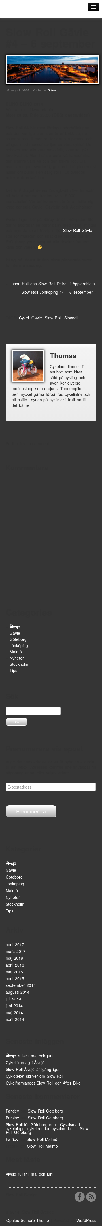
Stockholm (19, 664)
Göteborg (18, 639)
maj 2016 (14, 958)
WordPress (86, 1220)
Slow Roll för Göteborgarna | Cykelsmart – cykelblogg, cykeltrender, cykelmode (45, 1126)
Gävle (52, 90)
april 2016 (15, 965)
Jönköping (19, 645)
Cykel (24, 318)
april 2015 (15, 978)
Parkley (12, 1111)
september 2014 (21, 985)
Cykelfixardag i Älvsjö (25, 1062)
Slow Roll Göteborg (45, 1111)
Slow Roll (53, 318)
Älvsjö (15, 627)
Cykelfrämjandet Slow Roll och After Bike (43, 1083)
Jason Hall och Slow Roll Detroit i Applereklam (52, 283)
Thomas (63, 355)
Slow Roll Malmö (42, 1139)
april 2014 (15, 1019)
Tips (13, 670)
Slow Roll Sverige (25, 10)
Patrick (12, 1139)
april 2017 (15, 944)
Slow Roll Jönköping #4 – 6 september (57, 292)
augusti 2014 (17, 992)
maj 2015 (14, 971)
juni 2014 (14, 1005)
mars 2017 (16, 951)
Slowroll (71, 318)
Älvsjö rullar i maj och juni (29, 1055)
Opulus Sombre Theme (27, 1220)
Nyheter (17, 658)
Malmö (16, 651)
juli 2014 (13, 999)
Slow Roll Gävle (77, 230)
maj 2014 (14, 1012)
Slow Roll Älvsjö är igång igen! (34, 1069)
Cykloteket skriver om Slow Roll (34, 1076)
